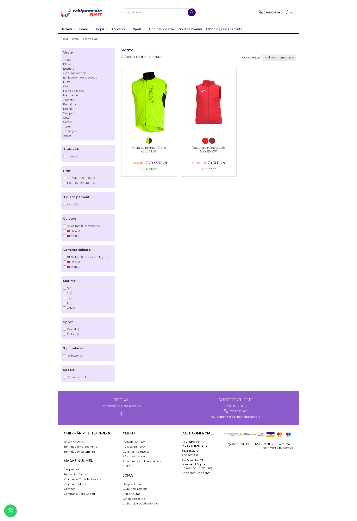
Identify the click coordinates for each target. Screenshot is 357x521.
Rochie (68, 108)
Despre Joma (132, 484)
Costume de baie (75, 73)
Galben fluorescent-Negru (88, 257)
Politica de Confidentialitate (82, 479)
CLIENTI (130, 433)
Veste (67, 135)
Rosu (74, 230)
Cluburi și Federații (135, 488)
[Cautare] (192, 12)
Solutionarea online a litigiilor (142, 461)
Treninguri (70, 131)
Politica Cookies (75, 484)
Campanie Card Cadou (79, 493)
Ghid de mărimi (190, 29)
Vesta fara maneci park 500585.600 (208, 149)
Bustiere (69, 68)
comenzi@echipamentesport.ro (238, 416)
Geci (66, 86)
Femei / (75, 38)
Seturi (67, 117)
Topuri (67, 126)
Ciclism (71, 334)
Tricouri (68, 59)
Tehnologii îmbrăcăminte (80, 446)
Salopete (69, 113)
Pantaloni (69, 104)
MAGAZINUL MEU (78, 461)
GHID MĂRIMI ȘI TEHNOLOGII (89, 433)
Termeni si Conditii (76, 474)
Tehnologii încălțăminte (224, 29)
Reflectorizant (76, 377)
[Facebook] (121, 414)
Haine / (85, 38)
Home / (65, 38)
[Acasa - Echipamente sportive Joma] (81, 12)
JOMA (128, 475)
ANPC (127, 466)
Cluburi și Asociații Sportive (141, 503)
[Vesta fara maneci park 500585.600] (208, 102)
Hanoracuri (70, 95)
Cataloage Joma (134, 498)
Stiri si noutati (131, 493)
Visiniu (75, 235)
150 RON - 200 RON (80, 182)
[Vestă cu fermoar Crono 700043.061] (149, 102)
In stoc (71, 156)
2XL (69, 307)
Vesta (70, 204)
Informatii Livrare (134, 456)
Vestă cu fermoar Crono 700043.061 (149, 149)
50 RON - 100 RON (79, 178)
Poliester (73, 355)
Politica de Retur (134, 446)
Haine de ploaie (73, 90)
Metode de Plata (134, 442)
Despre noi (71, 469)
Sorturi (67, 122)
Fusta (66, 81)
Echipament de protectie (80, 77)
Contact (69, 488)
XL (68, 303)
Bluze (67, 64)
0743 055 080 (238, 411)
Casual (71, 329)
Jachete (68, 99)
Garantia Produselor (136, 451)
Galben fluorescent (83, 225)
